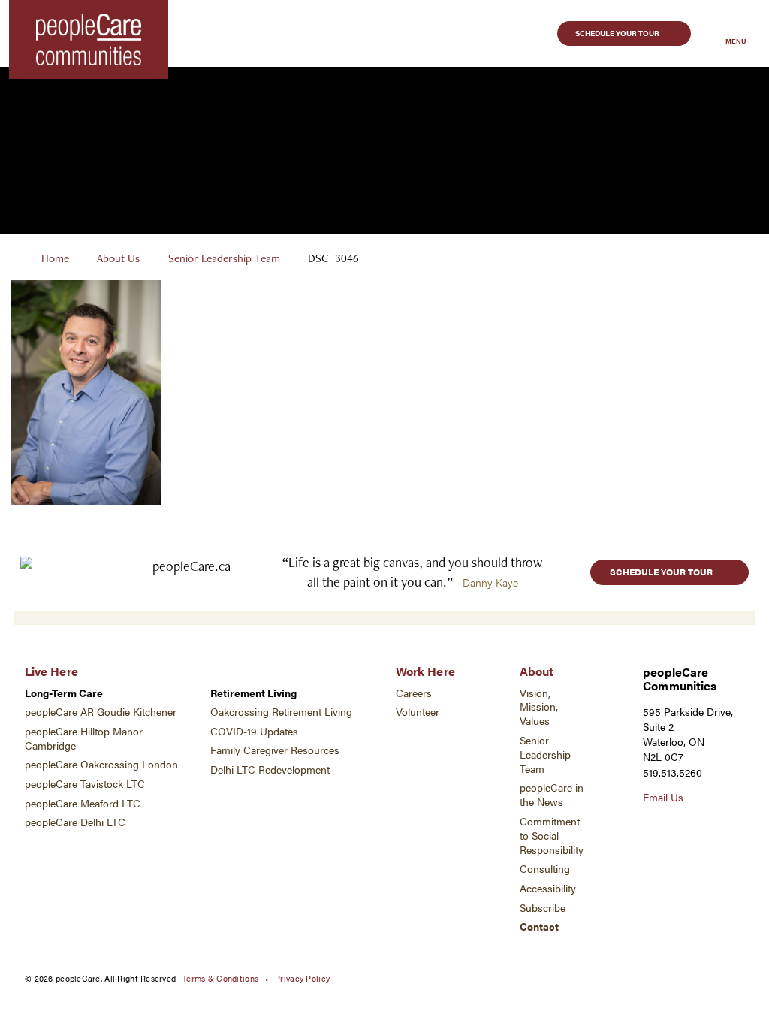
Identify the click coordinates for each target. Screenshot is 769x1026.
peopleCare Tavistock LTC (85, 784)
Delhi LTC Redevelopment (270, 769)
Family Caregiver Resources (274, 750)
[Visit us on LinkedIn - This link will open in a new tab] (702, 828)
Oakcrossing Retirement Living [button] (281, 712)
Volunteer (417, 712)
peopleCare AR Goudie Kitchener (100, 712)
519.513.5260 (672, 772)
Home (55, 258)
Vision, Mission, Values (539, 707)
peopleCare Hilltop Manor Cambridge (84, 738)
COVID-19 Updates (254, 731)
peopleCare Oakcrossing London (101, 764)
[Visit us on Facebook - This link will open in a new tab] (677, 828)
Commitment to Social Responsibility (552, 835)
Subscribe (542, 908)
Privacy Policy (302, 978)
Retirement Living (253, 693)
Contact (539, 926)
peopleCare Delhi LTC (75, 822)
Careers (414, 693)
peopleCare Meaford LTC (82, 803)
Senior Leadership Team (224, 258)
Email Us (663, 797)
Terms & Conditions (220, 978)
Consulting (545, 869)
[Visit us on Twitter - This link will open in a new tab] (651, 828)
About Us (118, 258)
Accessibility (548, 888)
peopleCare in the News (552, 794)
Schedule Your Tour (617, 33)
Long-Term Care (64, 693)
